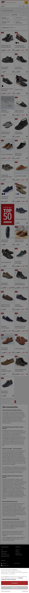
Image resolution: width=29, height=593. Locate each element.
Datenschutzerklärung (5, 591)
